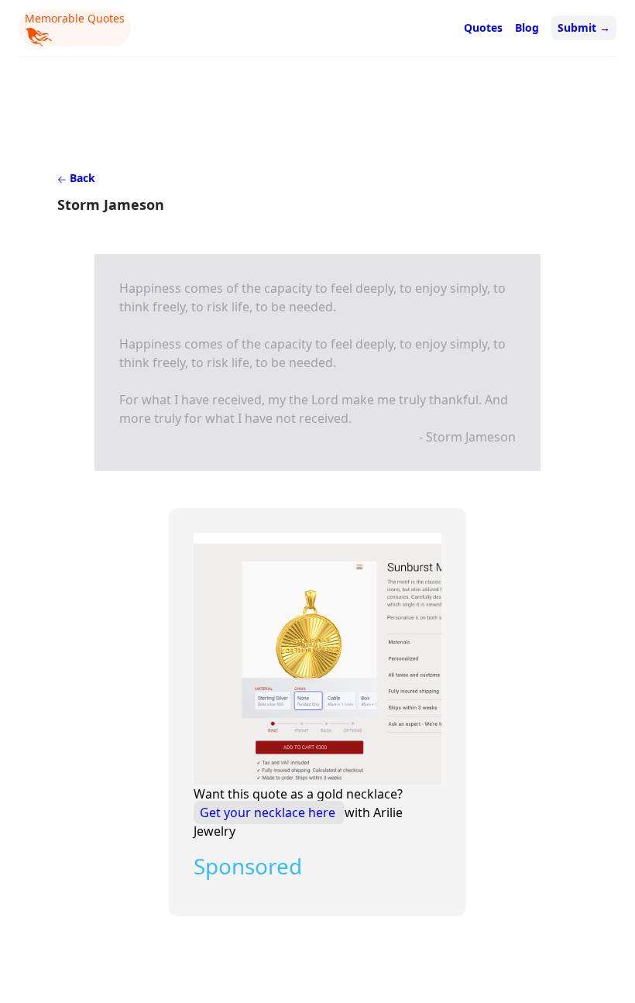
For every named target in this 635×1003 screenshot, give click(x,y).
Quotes (483, 27)
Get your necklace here (269, 812)
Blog (527, 27)
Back (81, 177)
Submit (584, 27)
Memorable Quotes (75, 18)
